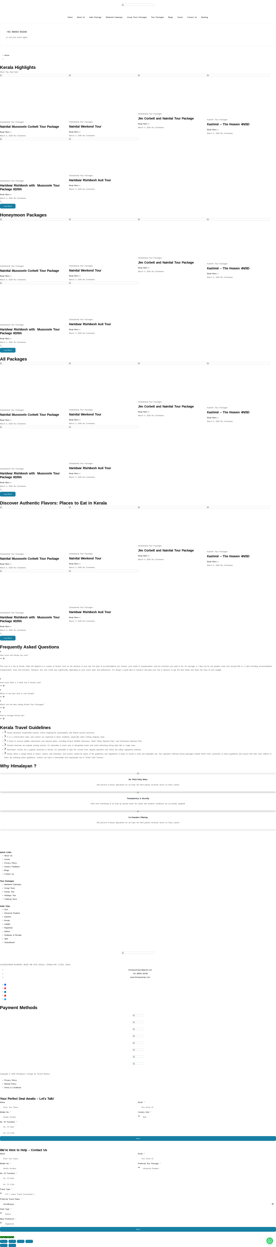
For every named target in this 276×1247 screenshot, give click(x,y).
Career (180, 17)
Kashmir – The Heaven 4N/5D (228, 124)
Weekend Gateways (114, 17)
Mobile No (5, 1112)
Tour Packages (157, 17)
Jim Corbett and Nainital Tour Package (166, 118)
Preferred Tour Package (148, 1164)
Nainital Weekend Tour (85, 126)
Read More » (5, 132)
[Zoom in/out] (4, 1241)
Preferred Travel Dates (10, 1199)
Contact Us (192, 17)
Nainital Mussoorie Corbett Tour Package (29, 126)
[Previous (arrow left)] (4, 1245)
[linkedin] (5, 992)
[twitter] (5, 999)
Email (141, 1102)
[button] (8, 206)
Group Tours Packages (137, 17)
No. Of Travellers (8, 1122)
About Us (81, 17)
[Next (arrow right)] (12, 1245)
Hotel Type (5, 1209)
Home (70, 17)
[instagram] (5, 988)
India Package (95, 17)
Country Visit (144, 1112)
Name (2, 1102)
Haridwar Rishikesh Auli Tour (90, 180)
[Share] (20, 1241)
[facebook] (5, 985)
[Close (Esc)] (29, 1241)
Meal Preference (7, 1219)
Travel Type (5, 1189)
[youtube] (5, 996)
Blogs (170, 17)
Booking (204, 17)
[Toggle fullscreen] (12, 1241)
